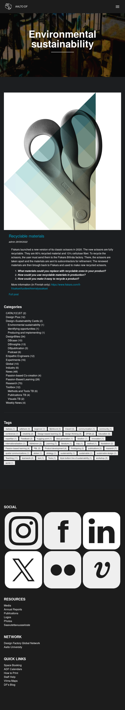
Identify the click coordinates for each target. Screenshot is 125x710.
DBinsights (14, 344)
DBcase (12, 340)
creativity (28, 433)
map (79, 443)
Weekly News (14, 403)
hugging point (44, 438)
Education (104, 433)
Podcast (12, 352)
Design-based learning (49, 433)
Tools (52, 458)
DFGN (90, 433)
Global (10, 364)
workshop (102, 458)
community (105, 428)
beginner (39, 428)
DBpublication (16, 348)
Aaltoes (10, 428)
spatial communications (17, 453)
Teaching (12, 458)
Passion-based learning (18, 448)
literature (66, 443)
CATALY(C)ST (14, 313)
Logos (7, 617)
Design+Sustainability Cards (22, 321)
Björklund (55, 428)
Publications (11, 613)
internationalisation (15, 443)
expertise (11, 438)
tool (41, 458)
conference (12, 433)
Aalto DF (21, 6)
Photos (8, 621)
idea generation (64, 438)
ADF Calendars (13, 669)
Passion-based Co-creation (21, 375)
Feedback (27, 438)
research (111, 448)
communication (87, 428)
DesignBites (13, 336)
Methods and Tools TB (21, 391)
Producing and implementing (24, 332)
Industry (10, 367)
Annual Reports (13, 609)
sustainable (85, 453)
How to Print (11, 673)
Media (7, 605)
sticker (38, 453)
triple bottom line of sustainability (76, 458)
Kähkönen (36, 443)
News (9, 371)
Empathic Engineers (17, 356)
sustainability (68, 453)
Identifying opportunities (21, 328)
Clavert (69, 428)
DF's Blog (9, 684)
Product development (56, 448)
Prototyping (77, 448)
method (92, 443)
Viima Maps (11, 681)
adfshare (24, 428)
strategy (51, 453)
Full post (14, 294)
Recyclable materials (26, 236)
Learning (51, 443)
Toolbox (10, 387)
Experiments (13, 360)
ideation (82, 438)
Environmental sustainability (24, 325)
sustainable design (106, 453)
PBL (37, 448)
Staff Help (9, 677)
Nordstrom (107, 443)
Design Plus (13, 317)
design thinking (73, 433)
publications (95, 448)
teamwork (28, 458)
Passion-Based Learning (20, 379)
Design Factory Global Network (22, 643)
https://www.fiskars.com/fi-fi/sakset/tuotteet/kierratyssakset (46, 286)
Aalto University (13, 647)
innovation (98, 438)
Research (11, 383)
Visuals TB (14, 399)
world (9, 462)
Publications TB (17, 395)
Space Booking (13, 665)
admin (12, 241)
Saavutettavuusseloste (17, 625)
